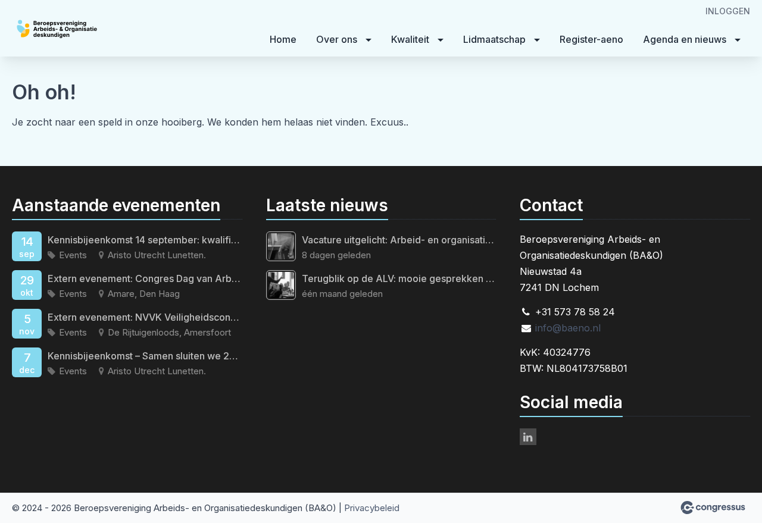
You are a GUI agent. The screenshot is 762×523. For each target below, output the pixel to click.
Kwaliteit (410, 39)
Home (283, 39)
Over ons (336, 39)
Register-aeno (591, 39)
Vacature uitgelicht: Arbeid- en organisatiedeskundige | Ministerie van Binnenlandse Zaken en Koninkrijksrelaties (399, 240)
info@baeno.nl (568, 328)
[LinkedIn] (528, 436)
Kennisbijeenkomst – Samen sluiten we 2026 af (145, 356)
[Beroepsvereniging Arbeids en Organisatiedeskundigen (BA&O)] (83, 29)
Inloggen (727, 11)
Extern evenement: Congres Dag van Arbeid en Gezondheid (145, 278)
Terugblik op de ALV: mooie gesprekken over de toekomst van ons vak (399, 278)
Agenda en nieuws (684, 39)
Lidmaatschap (494, 39)
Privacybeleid (371, 507)
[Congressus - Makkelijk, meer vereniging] (713, 507)
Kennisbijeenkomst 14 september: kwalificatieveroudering (145, 240)
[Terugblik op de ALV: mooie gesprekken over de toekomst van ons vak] (281, 285)
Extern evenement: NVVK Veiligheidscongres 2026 (145, 317)
